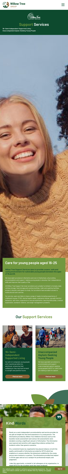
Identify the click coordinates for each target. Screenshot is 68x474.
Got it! (60, 469)
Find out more (17, 376)
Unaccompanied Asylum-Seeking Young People (19, 31)
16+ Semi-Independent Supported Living (17, 29)
